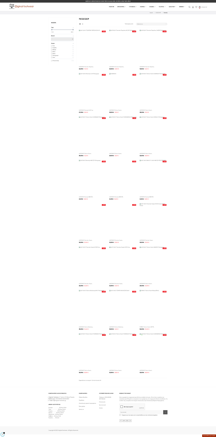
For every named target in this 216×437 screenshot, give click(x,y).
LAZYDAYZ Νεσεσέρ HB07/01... (147, 196)
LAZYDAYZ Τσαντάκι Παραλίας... (86, 66)
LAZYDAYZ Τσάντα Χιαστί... (115, 110)
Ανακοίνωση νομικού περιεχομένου (87, 403)
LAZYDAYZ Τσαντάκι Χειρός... (86, 240)
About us (81, 409)
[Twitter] (124, 421)
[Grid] (80, 24)
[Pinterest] (127, 421)
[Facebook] (121, 421)
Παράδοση (81, 400)
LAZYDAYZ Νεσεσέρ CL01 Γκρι (86, 110)
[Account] (193, 7)
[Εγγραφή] (165, 412)
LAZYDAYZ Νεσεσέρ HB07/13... (86, 196)
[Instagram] (130, 421)
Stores (101, 408)
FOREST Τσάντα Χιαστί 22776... (147, 327)
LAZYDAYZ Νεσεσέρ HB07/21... (116, 196)
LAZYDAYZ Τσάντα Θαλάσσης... (86, 327)
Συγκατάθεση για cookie (209, 435)
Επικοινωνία (102, 402)
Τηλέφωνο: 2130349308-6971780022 (105, 398)
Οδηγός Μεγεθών (83, 397)
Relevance (152, 24)
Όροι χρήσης (82, 406)
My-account (102, 405)
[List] (82, 24)
